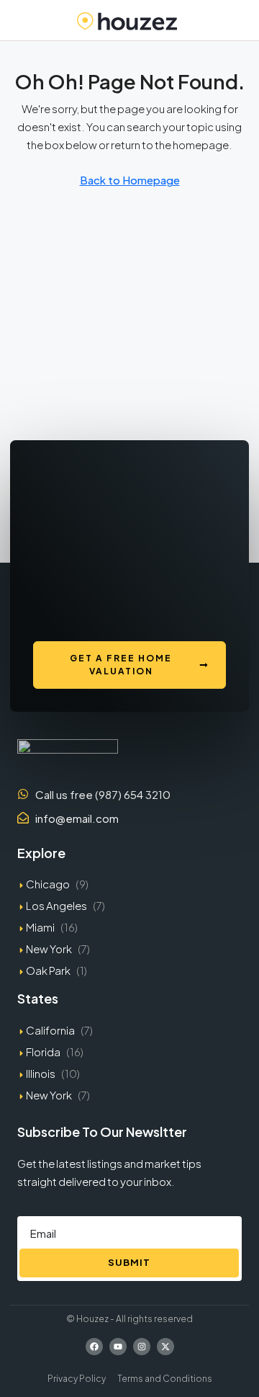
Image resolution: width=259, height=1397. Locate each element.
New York (49, 948)
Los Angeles (56, 905)
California (50, 1030)
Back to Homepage (130, 180)
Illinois (40, 1073)
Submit (129, 1262)
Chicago (48, 884)
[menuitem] (239, 20)
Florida (43, 1051)
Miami (40, 927)
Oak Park (48, 970)
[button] (17, 20)
